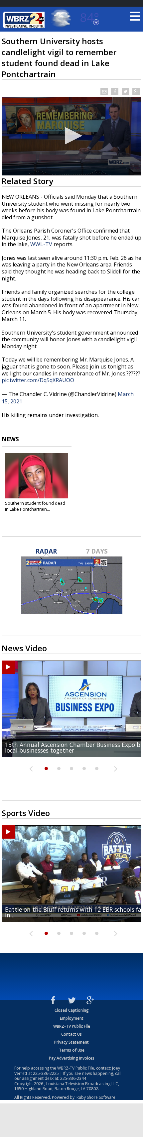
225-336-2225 (46, 1073)
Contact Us (71, 1034)
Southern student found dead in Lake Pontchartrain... (35, 506)
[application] (71, 136)
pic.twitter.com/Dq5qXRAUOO (38, 380)
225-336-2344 (73, 1078)
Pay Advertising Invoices (71, 1058)
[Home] (25, 20)
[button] (71, 136)
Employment (71, 1018)
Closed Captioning (72, 1010)
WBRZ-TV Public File (71, 1026)
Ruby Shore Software (95, 1097)
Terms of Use (71, 1050)
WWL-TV (41, 244)
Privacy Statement (71, 1042)
